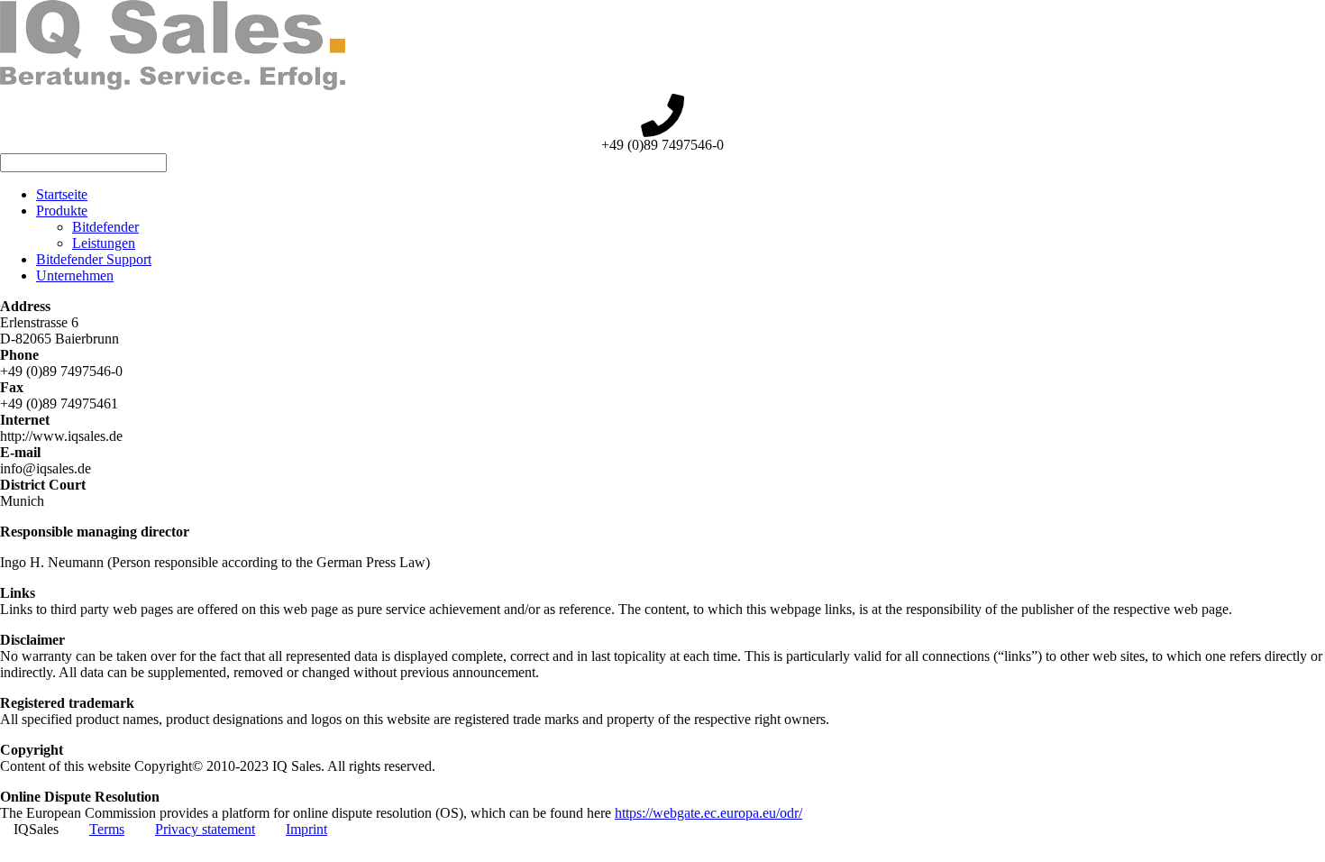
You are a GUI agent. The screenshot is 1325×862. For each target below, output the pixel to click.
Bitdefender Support (93, 259)
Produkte (61, 210)
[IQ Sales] (172, 85)
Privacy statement (205, 829)
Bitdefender (105, 226)
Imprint (306, 829)
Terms (106, 829)
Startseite (61, 194)
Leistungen (103, 243)
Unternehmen (75, 275)
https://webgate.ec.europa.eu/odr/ (708, 813)
